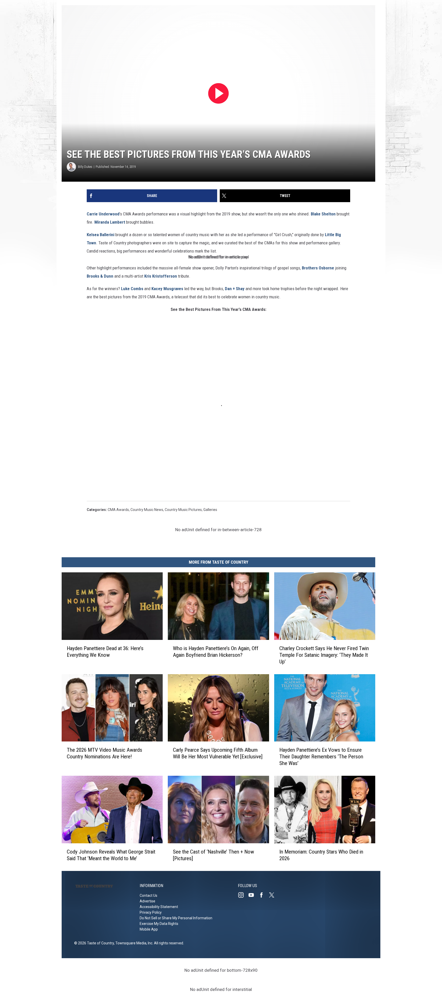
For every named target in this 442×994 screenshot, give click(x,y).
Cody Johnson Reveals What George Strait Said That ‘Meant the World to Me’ (111, 855)
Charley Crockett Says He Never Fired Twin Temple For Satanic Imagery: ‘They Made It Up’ (324, 655)
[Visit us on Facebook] (263, 895)
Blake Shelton (323, 213)
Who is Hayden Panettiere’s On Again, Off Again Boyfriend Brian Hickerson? (215, 651)
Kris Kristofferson (160, 276)
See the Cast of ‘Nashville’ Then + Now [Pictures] (213, 855)
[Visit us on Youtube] (253, 895)
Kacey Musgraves (167, 288)
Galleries (210, 510)
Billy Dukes (85, 167)
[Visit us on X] (274, 895)
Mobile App (149, 929)
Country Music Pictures (183, 510)
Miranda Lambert (109, 222)
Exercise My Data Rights (159, 924)
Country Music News (146, 510)
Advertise (147, 901)
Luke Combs (132, 288)
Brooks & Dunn (100, 276)
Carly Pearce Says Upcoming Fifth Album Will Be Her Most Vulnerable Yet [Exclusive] (217, 753)
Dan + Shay (234, 288)
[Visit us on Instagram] (243, 895)
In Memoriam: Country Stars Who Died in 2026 (321, 855)
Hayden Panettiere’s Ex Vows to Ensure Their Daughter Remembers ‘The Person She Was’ (321, 756)
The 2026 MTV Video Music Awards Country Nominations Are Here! (104, 753)
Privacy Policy (151, 912)
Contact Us (148, 895)
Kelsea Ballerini (100, 234)
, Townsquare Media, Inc (133, 943)
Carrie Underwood (103, 213)
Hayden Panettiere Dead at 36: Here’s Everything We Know (105, 651)
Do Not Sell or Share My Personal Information (176, 918)
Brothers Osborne (318, 267)
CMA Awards (118, 510)
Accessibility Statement (159, 907)
